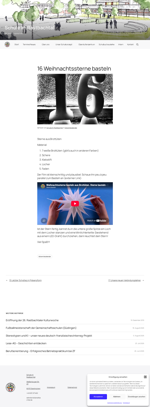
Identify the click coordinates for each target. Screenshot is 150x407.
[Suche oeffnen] (137, 44)
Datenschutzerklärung (114, 403)
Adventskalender (71, 128)
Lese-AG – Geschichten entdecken (26, 343)
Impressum (126, 403)
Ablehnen (116, 397)
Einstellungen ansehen (136, 397)
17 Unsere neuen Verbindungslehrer (124, 280)
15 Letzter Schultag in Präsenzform (25, 280)
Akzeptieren (98, 397)
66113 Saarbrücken (33, 388)
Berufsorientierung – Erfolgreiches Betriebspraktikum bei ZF (40, 351)
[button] (145, 377)
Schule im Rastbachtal (29, 27)
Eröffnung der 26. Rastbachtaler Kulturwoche (32, 320)
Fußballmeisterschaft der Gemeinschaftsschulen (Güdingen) (41, 327)
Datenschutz (72, 387)
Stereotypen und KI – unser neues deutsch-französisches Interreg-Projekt (49, 335)
